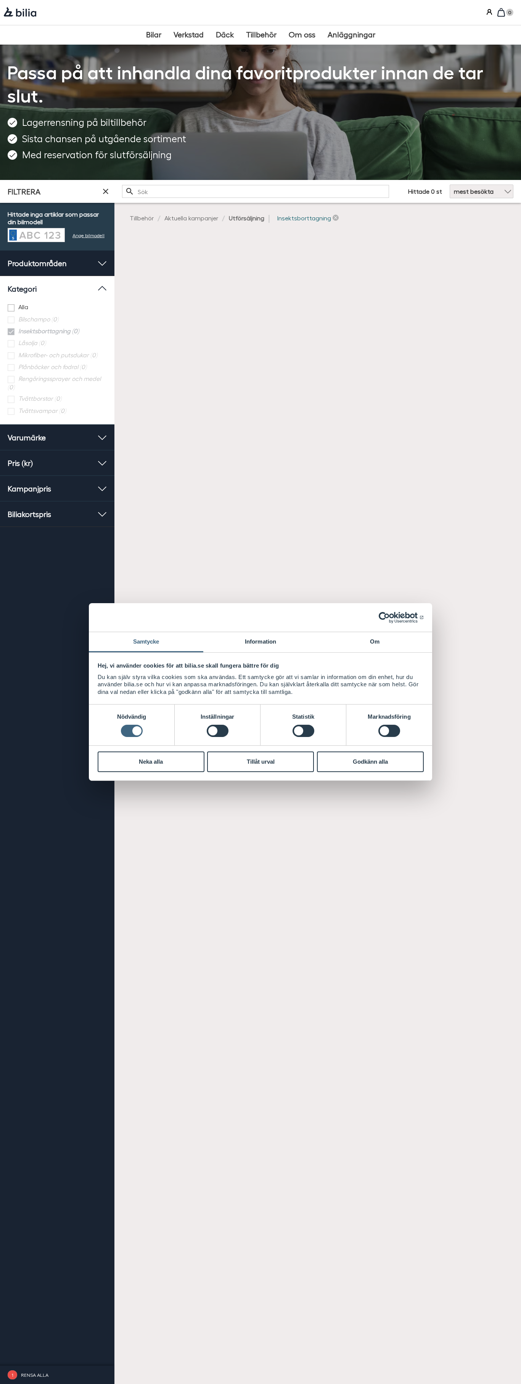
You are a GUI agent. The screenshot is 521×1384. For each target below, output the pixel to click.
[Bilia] (20, 12)
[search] (255, 191)
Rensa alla (34, 1375)
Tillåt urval (261, 761)
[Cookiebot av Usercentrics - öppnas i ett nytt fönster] (390, 617)
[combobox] (255, 191)
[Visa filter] (105, 191)
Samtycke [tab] (146, 641)
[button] (308, 218)
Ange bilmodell (88, 235)
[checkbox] (57, 307)
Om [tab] (374, 641)
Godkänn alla (370, 761)
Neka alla (151, 761)
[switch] (217, 731)
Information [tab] (260, 641)
